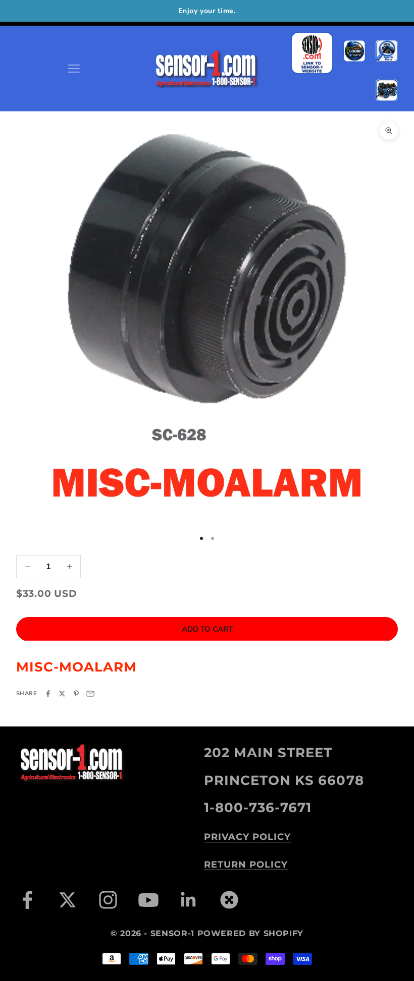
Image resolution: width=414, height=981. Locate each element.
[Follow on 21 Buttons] (229, 900)
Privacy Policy (247, 836)
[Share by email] (90, 694)
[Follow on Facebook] (27, 900)
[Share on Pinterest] (76, 694)
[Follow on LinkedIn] (189, 900)
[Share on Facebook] (48, 694)
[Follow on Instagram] (108, 900)
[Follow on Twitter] (68, 900)
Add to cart (207, 629)
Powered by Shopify (250, 933)
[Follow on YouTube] (148, 900)
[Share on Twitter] (62, 694)
